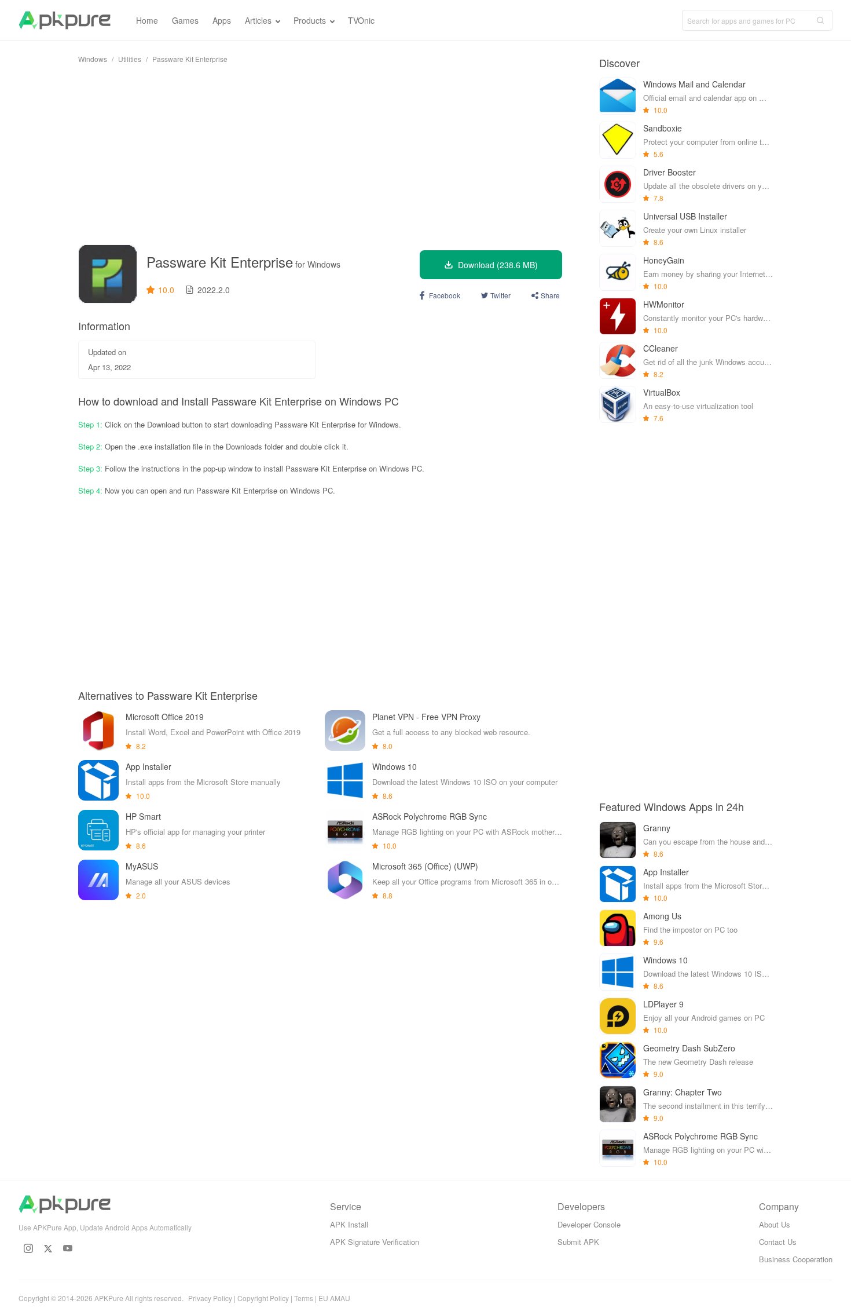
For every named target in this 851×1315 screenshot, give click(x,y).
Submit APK (578, 1241)
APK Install (349, 1224)
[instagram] (28, 1248)
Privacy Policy (210, 1298)
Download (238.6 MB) (498, 265)
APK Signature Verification (374, 1241)
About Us (774, 1224)
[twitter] (48, 1248)
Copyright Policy (263, 1298)
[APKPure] (65, 20)
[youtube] (68, 1248)
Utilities (129, 59)
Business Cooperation (795, 1259)
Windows (92, 59)
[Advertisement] (320, 154)
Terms (303, 1298)
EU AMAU (334, 1298)
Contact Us (778, 1241)
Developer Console (589, 1224)
